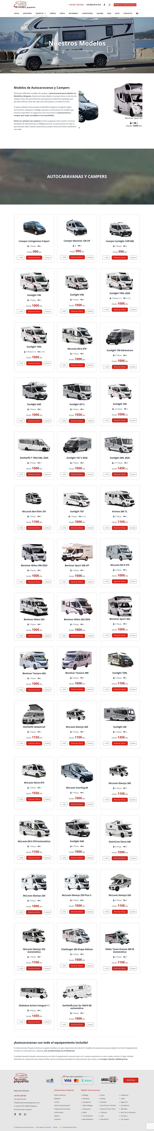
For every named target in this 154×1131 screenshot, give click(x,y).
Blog (117, 13)
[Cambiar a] (137, 13)
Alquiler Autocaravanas (90, 1090)
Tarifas (53, 13)
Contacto (127, 13)
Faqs (109, 13)
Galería (100, 13)
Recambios (73, 13)
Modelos (40, 13)
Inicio (16, 13)
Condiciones (87, 13)
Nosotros (27, 13)
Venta (62, 13)
